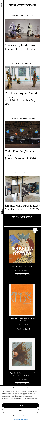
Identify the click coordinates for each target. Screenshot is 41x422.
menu (2, 5)
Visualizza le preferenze (20, 416)
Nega (20, 410)
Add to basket (22, 274)
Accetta (20, 405)
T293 (2, 211)
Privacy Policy (24, 419)
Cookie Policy (16, 419)
